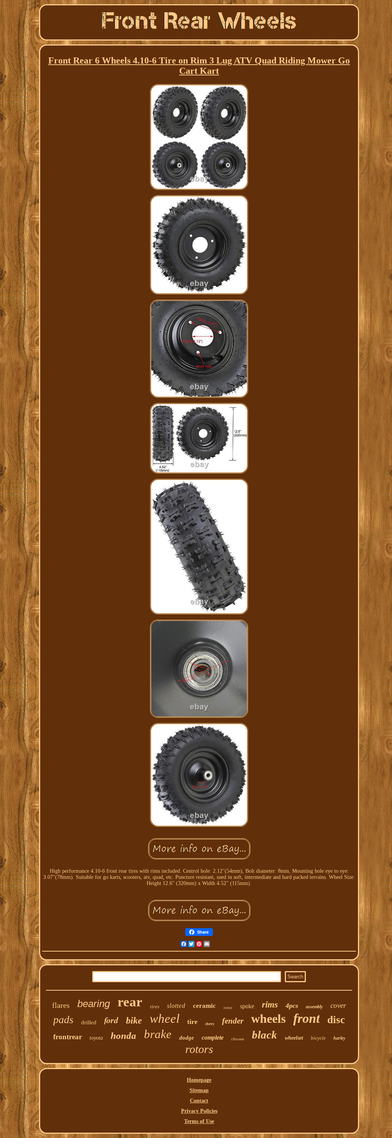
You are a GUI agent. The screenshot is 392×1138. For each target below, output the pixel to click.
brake (158, 1034)
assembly (314, 1006)
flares (61, 1005)
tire (192, 1021)
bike (134, 1020)
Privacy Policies (199, 1111)
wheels (268, 1018)
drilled (88, 1022)
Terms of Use (199, 1121)
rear (130, 1001)
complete (213, 1037)
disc (336, 1019)
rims (270, 1004)
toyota (96, 1038)
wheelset (294, 1038)
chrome (237, 1039)
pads (63, 1019)
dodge (186, 1038)
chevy (209, 1024)
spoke (247, 1006)
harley (339, 1038)
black (264, 1035)
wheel (165, 1018)
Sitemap (199, 1090)
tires (154, 1006)
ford (111, 1020)
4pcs (292, 1005)
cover (338, 1005)
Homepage (199, 1080)
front (306, 1018)
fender (232, 1020)
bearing (93, 1003)
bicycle (318, 1038)
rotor (228, 1007)
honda (123, 1035)
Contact (199, 1101)
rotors (199, 1049)
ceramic (204, 1005)
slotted (176, 1005)
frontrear (67, 1037)
